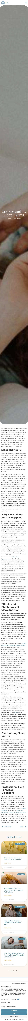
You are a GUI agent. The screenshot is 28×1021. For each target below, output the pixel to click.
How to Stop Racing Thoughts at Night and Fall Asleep (13, 890)
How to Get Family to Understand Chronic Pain (12, 922)
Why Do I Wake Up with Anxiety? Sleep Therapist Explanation (14, 955)
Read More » (8, 863)
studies (16, 712)
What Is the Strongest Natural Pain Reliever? (13, 859)
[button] (26, 2)
